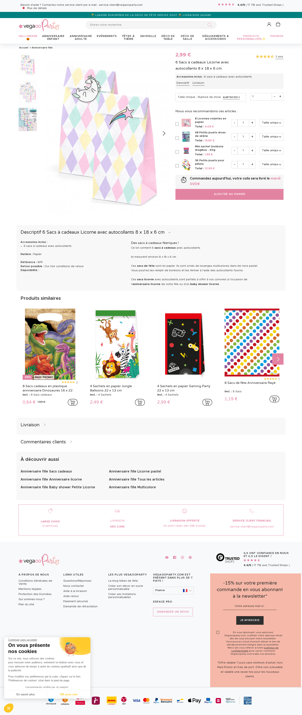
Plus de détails (37, 8)
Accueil (23, 47)
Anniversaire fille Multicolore (132, 487)
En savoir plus (25, 694)
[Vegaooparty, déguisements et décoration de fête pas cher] (39, 22)
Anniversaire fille (42, 47)
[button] (9, 708)
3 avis (279, 56)
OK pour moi (69, 694)
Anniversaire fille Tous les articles (136, 479)
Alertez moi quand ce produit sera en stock (231, 97)
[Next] (163, 133)
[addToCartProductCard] (73, 402)
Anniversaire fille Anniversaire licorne (51, 479)
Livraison (198, 83)
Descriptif (182, 83)
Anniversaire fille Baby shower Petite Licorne (58, 487)
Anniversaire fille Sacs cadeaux (46, 471)
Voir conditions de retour (67, 266)
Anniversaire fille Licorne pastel (135, 471)
